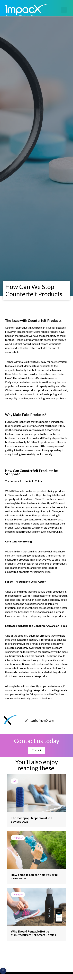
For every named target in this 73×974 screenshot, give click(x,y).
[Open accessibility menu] (3, 971)
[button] (64, 10)
